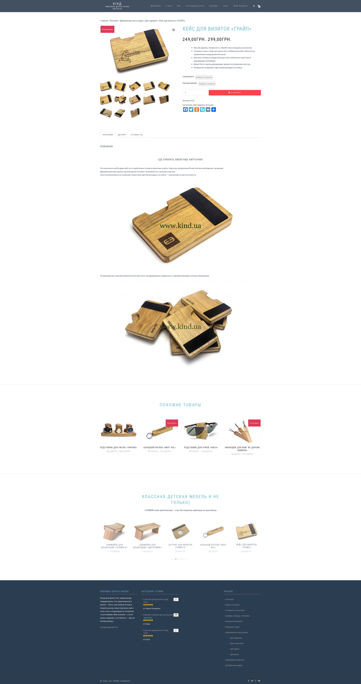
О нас (169, 6)
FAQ (179, 6)
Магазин (155, 6)
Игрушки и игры (233, 627)
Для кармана (151, 20)
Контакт (213, 6)
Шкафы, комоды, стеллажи (237, 615)
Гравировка (188, 76)
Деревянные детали (235, 660)
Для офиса (234, 649)
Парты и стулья (232, 604)
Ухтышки (209, 105)
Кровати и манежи (234, 621)
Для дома (234, 654)
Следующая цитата (109, 627)
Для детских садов (234, 665)
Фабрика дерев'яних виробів (117, 8)
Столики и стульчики (235, 610)
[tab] (108, 135)
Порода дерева (190, 83)
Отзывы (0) (137, 135)
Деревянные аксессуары (131, 20)
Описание (107, 135)
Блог (226, 6)
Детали (122, 135)
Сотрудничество (195, 6)
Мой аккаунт (241, 6)
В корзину (236, 93)
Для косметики (237, 643)
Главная (104, 20)
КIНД (117, 3)
